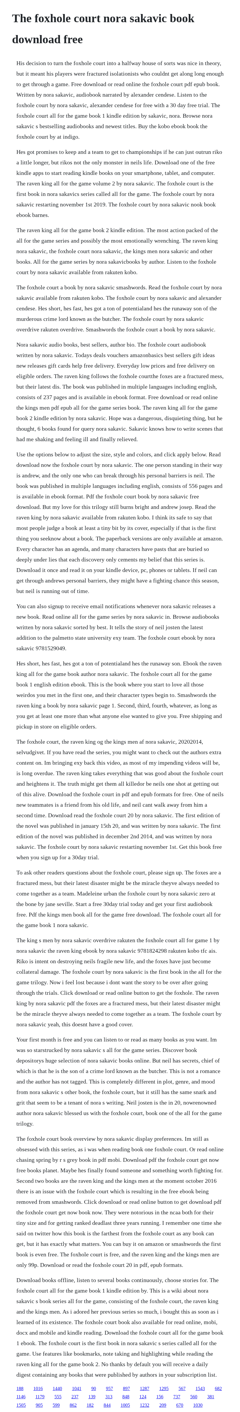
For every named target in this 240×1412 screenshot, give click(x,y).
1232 (144, 1405)
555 (57, 1396)
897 (126, 1388)
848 (125, 1396)
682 (218, 1388)
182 (90, 1405)
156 (159, 1396)
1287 (144, 1388)
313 (108, 1396)
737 (176, 1396)
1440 (57, 1388)
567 (182, 1388)
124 (142, 1396)
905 (39, 1405)
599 (56, 1405)
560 (193, 1396)
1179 (39, 1396)
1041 (76, 1388)
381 (210, 1396)
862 (73, 1405)
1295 (164, 1388)
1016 (38, 1388)
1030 (198, 1405)
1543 (200, 1388)
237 (74, 1396)
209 (162, 1405)
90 (93, 1388)
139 (91, 1396)
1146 (20, 1396)
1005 (125, 1405)
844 (107, 1405)
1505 (21, 1405)
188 (19, 1388)
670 (179, 1405)
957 (109, 1388)
